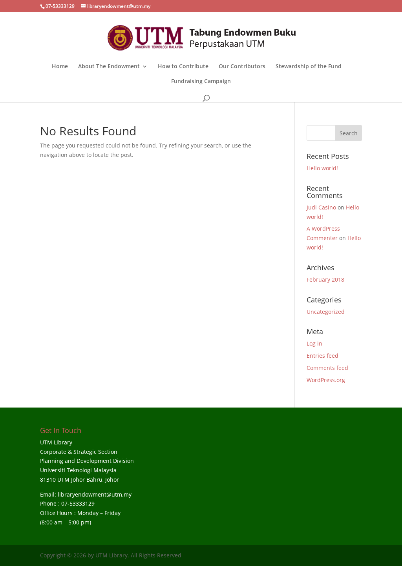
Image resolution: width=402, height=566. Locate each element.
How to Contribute (183, 67)
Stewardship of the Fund (309, 67)
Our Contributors (242, 67)
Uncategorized (326, 311)
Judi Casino (321, 207)
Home (60, 67)
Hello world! (322, 168)
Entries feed (322, 355)
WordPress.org (326, 380)
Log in (314, 343)
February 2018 (325, 279)
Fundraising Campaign (201, 81)
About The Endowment (109, 67)
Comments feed (327, 367)
